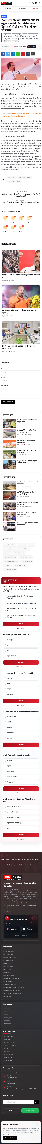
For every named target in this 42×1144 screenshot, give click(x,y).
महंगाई (9, 766)
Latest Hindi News (9, 545)
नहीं (8, 651)
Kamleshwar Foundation (11, 978)
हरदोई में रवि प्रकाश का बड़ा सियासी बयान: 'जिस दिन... (26, 493)
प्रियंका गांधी (10, 733)
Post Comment (8, 402)
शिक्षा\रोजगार (7, 1024)
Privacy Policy (8, 1048)
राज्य (5, 1012)
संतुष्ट (8, 684)
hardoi (6, 549)
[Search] (39, 3)
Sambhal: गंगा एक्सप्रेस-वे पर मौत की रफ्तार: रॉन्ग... (27, 483)
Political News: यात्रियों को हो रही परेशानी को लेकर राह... (21, 276)
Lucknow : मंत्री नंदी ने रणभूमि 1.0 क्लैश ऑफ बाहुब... (27, 514)
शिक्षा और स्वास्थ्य (12, 777)
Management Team (10, 957)
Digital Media (8, 972)
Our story (8, 911)
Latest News (29, 865)
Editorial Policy (8, 1036)
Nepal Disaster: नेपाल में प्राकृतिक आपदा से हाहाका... (27, 462)
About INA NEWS (9, 951)
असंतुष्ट (9, 689)
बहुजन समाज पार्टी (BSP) (14, 817)
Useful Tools (7, 963)
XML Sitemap (8, 1060)
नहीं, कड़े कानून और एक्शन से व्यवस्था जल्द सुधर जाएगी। (22, 603)
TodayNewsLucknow (25, 557)
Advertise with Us (9, 960)
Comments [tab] (6, 363)
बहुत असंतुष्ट (10, 694)
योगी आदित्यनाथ (11, 717)
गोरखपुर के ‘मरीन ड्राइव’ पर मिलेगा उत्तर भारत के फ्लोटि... (19, 311)
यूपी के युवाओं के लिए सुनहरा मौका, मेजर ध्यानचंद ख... (26, 441)
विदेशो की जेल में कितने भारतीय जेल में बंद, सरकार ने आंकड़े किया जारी (21, 204)
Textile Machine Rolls (10, 984)
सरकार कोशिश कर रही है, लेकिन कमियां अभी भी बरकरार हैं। (22, 610)
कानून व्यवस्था (10, 771)
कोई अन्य (9, 738)
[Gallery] (36, 3)
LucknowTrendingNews (11, 561)
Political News (12, 177)
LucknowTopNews (18, 553)
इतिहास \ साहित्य (8, 1018)
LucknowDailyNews (10, 557)
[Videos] (32, 3)
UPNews (26, 549)
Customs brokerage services (12, 993)
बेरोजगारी (9, 761)
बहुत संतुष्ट (10, 678)
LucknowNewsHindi (20, 565)
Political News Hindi (24, 177)
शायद (8, 645)
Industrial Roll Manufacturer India (14, 987)
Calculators (7, 969)
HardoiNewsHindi (27, 561)
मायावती (9, 727)
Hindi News (7, 565)
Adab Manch (8, 981)
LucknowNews (16, 549)
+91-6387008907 (12, 1078)
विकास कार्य (10, 782)
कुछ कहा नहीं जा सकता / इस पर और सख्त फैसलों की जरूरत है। (21, 617)
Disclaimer (7, 1051)
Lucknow (7, 553)
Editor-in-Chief (8, 954)
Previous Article (22, 192)
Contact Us (7, 996)
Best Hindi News (9, 975)
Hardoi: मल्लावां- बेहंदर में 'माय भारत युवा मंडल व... (27, 503)
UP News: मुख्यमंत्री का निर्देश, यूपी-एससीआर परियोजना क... (18, 347)
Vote (22, 624)
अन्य (8, 828)
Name (3, 369)
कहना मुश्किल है (11, 656)
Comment (4, 385)
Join (36, 1102)
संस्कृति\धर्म (7, 1021)
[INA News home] (6, 3)
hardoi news (22, 545)
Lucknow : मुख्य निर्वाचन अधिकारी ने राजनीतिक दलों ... (27, 524)
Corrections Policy (9, 1042)
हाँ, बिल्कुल (10, 640)
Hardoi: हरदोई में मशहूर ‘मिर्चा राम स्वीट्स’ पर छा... (27, 421)
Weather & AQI (8, 966)
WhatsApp (31, 1110)
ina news (31, 545)
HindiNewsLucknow (10, 569)
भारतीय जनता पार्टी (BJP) (14, 807)
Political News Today (14, 181)
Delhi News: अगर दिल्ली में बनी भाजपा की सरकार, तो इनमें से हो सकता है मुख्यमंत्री (21, 195)
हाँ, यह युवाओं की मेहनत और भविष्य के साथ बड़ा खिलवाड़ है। (20, 597)
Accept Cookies (10, 1138)
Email (3, 377)
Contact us (12, 1110)
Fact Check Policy (9, 1039)
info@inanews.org (12, 1083)
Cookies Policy (8, 1054)
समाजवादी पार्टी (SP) (12, 812)
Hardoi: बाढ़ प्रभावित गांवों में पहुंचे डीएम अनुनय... (26, 452)
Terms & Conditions (10, 1045)
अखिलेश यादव (11, 722)
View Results (20, 628)
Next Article (20, 200)
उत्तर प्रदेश (6, 1009)
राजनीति (6, 1015)
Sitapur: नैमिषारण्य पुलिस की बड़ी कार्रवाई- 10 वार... (26, 431)
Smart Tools (6, 865)
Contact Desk (17, 865)
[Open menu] (29, 3)
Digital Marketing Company (12, 990)
